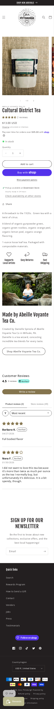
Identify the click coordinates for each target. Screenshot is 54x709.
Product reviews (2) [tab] (14, 404)
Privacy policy (39, 694)
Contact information (28, 703)
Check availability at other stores (23, 195)
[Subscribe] (44, 551)
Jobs (8, 611)
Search (10, 577)
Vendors (10, 605)
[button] (3, 17)
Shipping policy (37, 698)
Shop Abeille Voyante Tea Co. (24, 351)
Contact (10, 598)
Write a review (27, 391)
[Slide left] (20, 100)
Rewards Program (15, 584)
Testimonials (13, 625)
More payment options (27, 179)
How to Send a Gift (16, 591)
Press (9, 618)
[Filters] (5, 413)
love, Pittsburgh (25, 690)
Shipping (5, 127)
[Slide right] (33, 100)
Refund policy (24, 694)
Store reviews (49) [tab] (39, 404)
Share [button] (9, 204)
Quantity (6, 147)
